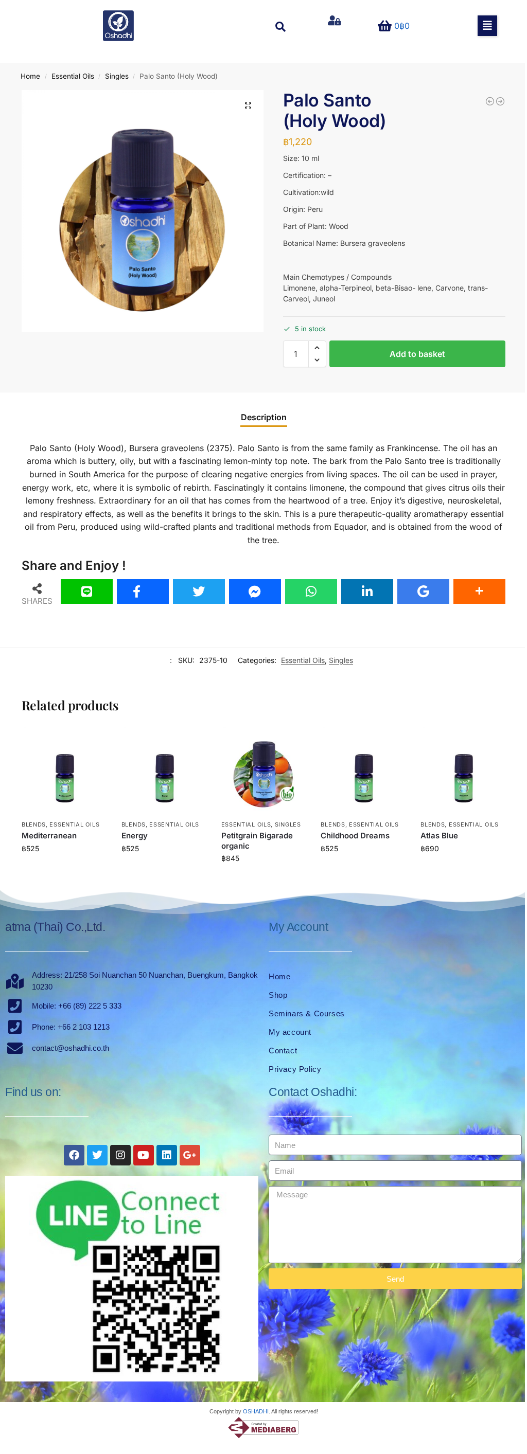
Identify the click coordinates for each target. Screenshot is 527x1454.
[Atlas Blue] (462, 770)
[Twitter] (97, 1155)
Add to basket (417, 354)
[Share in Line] (87, 591)
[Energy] (163, 770)
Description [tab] (264, 417)
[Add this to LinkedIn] (367, 591)
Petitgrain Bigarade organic (257, 841)
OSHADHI (256, 1411)
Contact (283, 1050)
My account (290, 1032)
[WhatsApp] (311, 591)
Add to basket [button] (64, 870)
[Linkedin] (166, 1155)
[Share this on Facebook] (143, 591)
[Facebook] (74, 1155)
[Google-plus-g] (190, 1155)
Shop (278, 995)
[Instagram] (120, 1155)
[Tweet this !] (199, 591)
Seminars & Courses (307, 1013)
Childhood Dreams (355, 835)
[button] (487, 25)
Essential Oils (72, 76)
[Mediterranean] (64, 770)
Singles (117, 76)
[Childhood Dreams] (363, 770)
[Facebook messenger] (255, 591)
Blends (34, 824)
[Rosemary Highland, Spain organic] (500, 101)
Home (30, 76)
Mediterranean (49, 835)
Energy (134, 835)
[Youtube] (143, 1155)
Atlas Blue (439, 835)
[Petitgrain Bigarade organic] (263, 770)
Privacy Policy (295, 1069)
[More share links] (479, 591)
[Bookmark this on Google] (423, 591)
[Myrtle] (490, 101)
